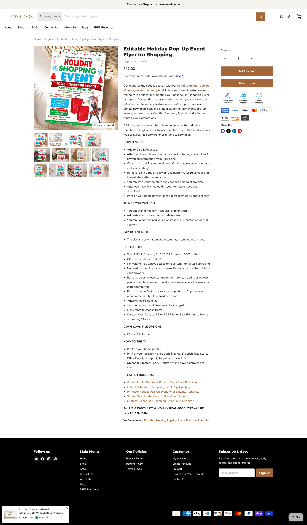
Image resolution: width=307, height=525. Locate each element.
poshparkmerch (137, 61)
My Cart (177, 469)
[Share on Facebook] (223, 131)
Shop (21, 28)
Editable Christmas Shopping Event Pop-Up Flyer (158, 387)
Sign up (265, 473)
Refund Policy (134, 463)
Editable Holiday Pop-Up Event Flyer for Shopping (177, 420)
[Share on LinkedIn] (234, 131)
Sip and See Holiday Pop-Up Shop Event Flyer (156, 396)
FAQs (35, 28)
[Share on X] (228, 131)
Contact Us (51, 28)
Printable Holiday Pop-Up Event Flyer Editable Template (163, 392)
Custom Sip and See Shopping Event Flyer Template (160, 401)
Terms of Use (134, 469)
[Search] (260, 16)
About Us (70, 28)
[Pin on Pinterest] (240, 131)
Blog (85, 28)
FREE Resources (104, 28)
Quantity (226, 50)
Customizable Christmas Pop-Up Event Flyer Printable (162, 382)
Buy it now (247, 83)
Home (8, 28)
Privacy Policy (134, 458)
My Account (180, 458)
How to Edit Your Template (188, 474)
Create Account (182, 463)
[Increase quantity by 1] (251, 58)
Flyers (49, 39)
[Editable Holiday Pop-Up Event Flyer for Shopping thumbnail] (40, 140)
